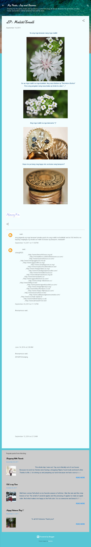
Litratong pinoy (17, 225)
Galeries (50, 541)
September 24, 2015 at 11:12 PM (26, 304)
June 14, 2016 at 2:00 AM (24, 347)
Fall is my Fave (12, 484)
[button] (83, 21)
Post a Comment (14, 442)
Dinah (17, 234)
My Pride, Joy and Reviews (21, 5)
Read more (80, 478)
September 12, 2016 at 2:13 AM (26, 436)
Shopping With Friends (14, 458)
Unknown (18, 249)
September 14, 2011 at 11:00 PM (26, 243)
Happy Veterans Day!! (15, 510)
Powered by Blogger (46, 537)
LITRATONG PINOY (39, 209)
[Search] (88, 6)
